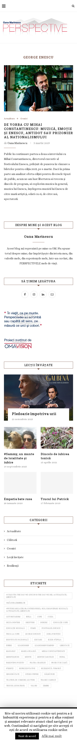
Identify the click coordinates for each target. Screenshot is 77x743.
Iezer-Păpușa (54, 640)
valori (34, 686)
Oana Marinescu (17, 143)
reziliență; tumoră (51, 668)
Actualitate (9, 118)
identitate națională (17, 640)
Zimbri (46, 686)
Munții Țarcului (45, 657)
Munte (28, 657)
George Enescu (33, 634)
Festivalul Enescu (51, 628)
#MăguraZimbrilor (15, 603)
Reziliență (13, 565)
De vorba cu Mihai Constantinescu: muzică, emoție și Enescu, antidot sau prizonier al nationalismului (38, 130)
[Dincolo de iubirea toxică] (57, 438)
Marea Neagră (28, 651)
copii (39, 617)
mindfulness (12, 657)
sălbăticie (49, 674)
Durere (44, 622)
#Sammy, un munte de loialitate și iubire (19, 458)
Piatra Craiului (38, 663)
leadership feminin (44, 645)
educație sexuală (15, 628)
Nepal (62, 657)
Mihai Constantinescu (53, 651)
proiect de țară (59, 663)
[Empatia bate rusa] (20, 483)
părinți (9, 668)
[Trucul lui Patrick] (57, 483)
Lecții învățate (15, 557)
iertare (38, 640)
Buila (28, 617)
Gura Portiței (53, 634)
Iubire (9, 645)
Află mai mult (52, 736)
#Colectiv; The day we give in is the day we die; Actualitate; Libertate (36, 596)
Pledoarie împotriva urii (34, 413)
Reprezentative (27, 668)
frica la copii (12, 634)
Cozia (50, 617)
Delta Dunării (13, 622)
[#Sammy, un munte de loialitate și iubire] (20, 438)
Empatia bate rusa (18, 499)
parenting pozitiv (15, 663)
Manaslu (10, 651)
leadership (23, 645)
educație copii (60, 622)
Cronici (23, 118)
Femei (33, 628)
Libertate (65, 645)
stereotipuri (31, 674)
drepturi (30, 622)
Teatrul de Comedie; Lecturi (20, 680)
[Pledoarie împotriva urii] (38, 397)
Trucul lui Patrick (55, 499)
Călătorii (12, 539)
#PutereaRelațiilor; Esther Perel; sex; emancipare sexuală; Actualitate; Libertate (37, 609)
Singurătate (13, 674)
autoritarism (13, 617)
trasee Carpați (48, 680)
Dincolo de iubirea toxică (55, 456)
